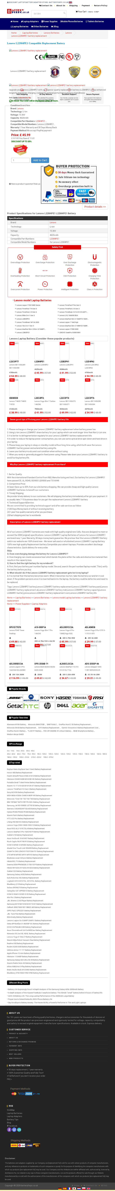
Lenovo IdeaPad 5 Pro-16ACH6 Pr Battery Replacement (28, 832)
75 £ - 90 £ (31, 754)
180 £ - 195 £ (12, 757)
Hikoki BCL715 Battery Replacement (21, 861)
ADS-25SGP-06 (92, 664)
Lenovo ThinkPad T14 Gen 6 (27, 309)
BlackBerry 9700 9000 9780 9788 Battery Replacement (28, 973)
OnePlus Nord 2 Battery (16, 731)
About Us (60, 5)
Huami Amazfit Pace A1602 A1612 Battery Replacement (29, 776)
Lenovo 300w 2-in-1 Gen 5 (26, 315)
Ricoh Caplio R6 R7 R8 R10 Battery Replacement (26, 842)
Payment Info (15, 1046)
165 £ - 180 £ (102, 754)
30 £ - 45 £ (30, 751)
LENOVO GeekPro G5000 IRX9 (69, 333)
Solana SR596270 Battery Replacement (22, 888)
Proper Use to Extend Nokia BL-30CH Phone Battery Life (30, 999)
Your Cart (82, 12)
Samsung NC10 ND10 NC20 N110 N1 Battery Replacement (30, 904)
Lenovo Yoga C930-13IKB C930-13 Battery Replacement (29, 825)
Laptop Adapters (31, 21)
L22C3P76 (89, 398)
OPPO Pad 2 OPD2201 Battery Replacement (24, 911)
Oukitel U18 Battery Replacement (20, 835)
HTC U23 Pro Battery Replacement (20, 818)
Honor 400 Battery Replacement (19, 773)
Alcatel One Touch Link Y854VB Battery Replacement (28, 848)
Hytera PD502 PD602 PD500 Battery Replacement (26, 812)
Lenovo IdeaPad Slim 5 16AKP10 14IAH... (74, 319)
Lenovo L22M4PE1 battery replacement (29, 36)
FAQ (105, 1185)
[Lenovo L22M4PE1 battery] (28, 50)
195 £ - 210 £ (24, 757)
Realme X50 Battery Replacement (20, 943)
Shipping (73, 5)
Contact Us (46, 5)
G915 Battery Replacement (48, 728)
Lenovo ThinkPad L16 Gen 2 (69, 309)
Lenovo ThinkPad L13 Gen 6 (27, 312)
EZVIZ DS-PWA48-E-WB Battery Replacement (24, 927)
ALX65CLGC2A (66, 664)
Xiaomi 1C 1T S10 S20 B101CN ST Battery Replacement (29, 786)
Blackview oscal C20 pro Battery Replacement (25, 858)
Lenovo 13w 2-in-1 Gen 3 (25, 326)
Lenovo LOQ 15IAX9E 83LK (68, 315)
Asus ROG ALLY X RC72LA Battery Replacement (26, 828)
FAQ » (9, 1079)
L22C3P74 (64, 398)
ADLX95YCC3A (66, 627)
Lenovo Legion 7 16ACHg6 (68, 322)
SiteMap (11, 1110)
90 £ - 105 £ (42, 754)
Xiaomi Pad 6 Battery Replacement (20, 815)
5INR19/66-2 (52, 724)
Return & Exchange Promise (22, 1042)
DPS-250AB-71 (41, 664)
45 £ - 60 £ (11, 754)
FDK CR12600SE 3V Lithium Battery (57, 731)
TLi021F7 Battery (34, 731)
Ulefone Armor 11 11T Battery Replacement (24, 950)
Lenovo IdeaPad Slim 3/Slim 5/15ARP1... (31, 329)
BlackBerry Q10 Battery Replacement (21, 884)
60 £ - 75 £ (21, 754)
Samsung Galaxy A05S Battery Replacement (24, 874)
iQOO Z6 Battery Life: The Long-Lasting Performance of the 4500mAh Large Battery (41, 996)
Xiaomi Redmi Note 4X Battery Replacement (24, 963)
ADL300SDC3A (16, 664)
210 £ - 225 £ (36, 757)
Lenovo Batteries (51, 33)
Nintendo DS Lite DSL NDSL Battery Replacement (26, 934)
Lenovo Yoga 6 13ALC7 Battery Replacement (24, 937)
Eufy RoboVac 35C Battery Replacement (23, 878)
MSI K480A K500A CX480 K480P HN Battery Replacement (29, 795)
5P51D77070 (15, 627)
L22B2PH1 (64, 361)
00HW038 (13, 398)
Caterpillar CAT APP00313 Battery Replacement (25, 891)
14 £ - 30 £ (20, 751)
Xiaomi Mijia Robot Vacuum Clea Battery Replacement (28, 940)
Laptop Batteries (20, 26)
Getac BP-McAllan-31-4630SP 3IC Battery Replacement (28, 924)
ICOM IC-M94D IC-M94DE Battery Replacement (25, 845)
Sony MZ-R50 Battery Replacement (20, 792)
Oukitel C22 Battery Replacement (20, 871)
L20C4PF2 (39, 398)
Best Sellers (15, 1054)
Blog (56, 26)
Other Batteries (41, 26)
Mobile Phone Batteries (72, 21)
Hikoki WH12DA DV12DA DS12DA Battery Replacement (28, 868)
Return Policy (100, 5)
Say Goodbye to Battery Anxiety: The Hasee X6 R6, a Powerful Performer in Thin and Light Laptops (47, 1003)
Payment (86, 5)
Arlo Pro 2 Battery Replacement (19, 897)
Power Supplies (50, 21)
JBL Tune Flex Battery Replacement (21, 914)
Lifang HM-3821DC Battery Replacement (23, 822)
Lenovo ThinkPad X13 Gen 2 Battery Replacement (26, 789)
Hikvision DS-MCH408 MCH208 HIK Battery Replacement (29, 779)
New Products (16, 1058)
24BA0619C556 (24, 98)
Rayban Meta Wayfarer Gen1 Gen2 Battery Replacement (29, 769)
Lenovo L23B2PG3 (23, 333)
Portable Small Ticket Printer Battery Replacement (26, 782)
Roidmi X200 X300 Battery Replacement (22, 947)
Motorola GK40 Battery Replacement (21, 728)
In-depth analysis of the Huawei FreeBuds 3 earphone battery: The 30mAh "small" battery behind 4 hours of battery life (55, 993)
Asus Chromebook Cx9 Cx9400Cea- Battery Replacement (29, 930)
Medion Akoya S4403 (15, 734)
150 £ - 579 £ (48, 757)
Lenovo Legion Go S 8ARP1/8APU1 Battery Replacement (29, 920)
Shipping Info (15, 1050)
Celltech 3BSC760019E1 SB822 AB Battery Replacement (29, 907)
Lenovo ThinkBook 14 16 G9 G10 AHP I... (73, 312)
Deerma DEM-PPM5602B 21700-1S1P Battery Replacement (30, 865)
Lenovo (68, 33)
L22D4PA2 (89, 361)
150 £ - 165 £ (90, 754)
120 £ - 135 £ (65, 754)
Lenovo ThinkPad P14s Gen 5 (70, 305)
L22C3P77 (14, 361)
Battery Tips (12, 1119)
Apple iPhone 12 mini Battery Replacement (23, 953)
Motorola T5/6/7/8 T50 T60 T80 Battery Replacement (28, 799)
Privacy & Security (18, 1033)
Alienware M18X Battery (16, 724)
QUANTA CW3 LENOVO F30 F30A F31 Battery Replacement (30, 851)
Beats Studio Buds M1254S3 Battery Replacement (26, 970)
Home (15, 21)
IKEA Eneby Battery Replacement (20, 917)
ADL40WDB (90, 627)
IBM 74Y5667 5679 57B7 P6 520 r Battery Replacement (28, 802)
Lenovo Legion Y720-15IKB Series (28, 305)
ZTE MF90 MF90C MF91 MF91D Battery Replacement (28, 855)
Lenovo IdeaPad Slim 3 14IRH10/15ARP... (73, 326)
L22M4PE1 (54, 239)
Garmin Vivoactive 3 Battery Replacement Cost (80, 728)
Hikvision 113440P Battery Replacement (22, 956)
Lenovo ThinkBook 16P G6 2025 (28, 322)
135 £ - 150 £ (78, 754)
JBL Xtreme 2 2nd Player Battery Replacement (25, 901)
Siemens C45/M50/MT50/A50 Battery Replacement (27, 809)
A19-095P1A (40, 627)
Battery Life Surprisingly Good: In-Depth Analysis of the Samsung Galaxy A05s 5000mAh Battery (45, 989)
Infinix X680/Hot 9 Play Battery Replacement (24, 966)
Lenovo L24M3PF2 (23, 319)
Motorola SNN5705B (36, 724)
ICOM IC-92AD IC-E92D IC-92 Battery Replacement (26, 894)
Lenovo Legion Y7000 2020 (68, 329)
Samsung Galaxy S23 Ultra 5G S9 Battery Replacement (28, 960)
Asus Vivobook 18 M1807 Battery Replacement (25, 838)
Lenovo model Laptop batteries (66, 598)
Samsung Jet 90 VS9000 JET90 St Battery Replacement (29, 805)
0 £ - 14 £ (10, 751)
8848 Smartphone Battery (83, 731)
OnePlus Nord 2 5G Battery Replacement (75, 724)
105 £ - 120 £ (53, 754)
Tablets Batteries (95, 21)
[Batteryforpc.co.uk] (18, 11)
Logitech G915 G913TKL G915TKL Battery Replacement (29, 881)
